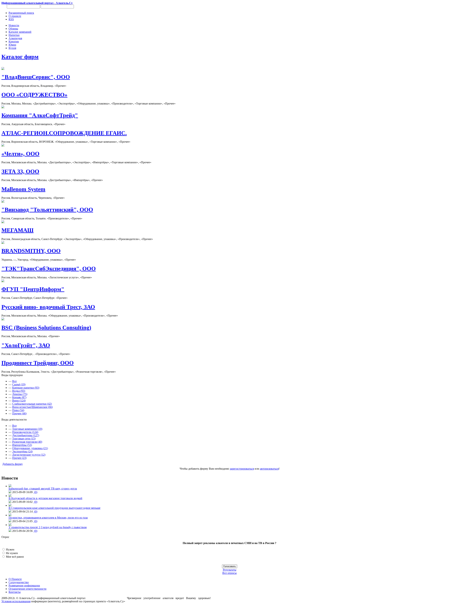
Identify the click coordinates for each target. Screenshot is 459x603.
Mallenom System (23, 189)
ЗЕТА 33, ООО (20, 171)
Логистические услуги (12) (28, 454)
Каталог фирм (20, 56)
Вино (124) (19, 400)
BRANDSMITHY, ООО (31, 251)
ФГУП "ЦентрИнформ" (32, 289)
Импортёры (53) (22, 445)
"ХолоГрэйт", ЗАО (25, 345)
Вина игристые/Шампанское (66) (32, 407)
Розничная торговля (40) (27, 441)
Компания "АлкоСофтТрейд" (39, 115)
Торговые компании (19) (27, 428)
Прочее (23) (19, 457)
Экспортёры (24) (22, 451)
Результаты (229, 569)
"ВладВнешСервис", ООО (35, 77)
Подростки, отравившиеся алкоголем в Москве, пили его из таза (48, 517)
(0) (35, 492)
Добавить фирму (12, 464)
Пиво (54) (18, 410)
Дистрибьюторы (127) (25, 435)
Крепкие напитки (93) (25, 387)
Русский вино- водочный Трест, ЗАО (48, 307)
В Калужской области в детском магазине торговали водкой (45, 498)
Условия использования (15, 601)
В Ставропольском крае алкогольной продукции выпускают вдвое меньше (54, 507)
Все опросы (229, 572)
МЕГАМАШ (17, 230)
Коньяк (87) (19, 397)
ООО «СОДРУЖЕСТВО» (34, 94)
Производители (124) (25, 432)
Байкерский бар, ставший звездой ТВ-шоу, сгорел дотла (43, 488)
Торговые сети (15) (24, 438)
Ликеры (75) (19, 394)
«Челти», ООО (20, 153)
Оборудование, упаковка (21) (30, 448)
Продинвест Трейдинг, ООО (37, 363)
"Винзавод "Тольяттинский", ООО (47, 209)
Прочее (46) (19, 413)
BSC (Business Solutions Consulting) (46, 327)
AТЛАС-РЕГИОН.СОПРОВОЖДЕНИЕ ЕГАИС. (64, 133)
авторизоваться (269, 468)
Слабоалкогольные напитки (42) (32, 403)
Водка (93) (18, 390)
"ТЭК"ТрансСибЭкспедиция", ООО (48, 268)
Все (14, 381)
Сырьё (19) (18, 384)
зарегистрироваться (242, 468)
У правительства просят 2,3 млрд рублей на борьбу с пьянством (48, 527)
